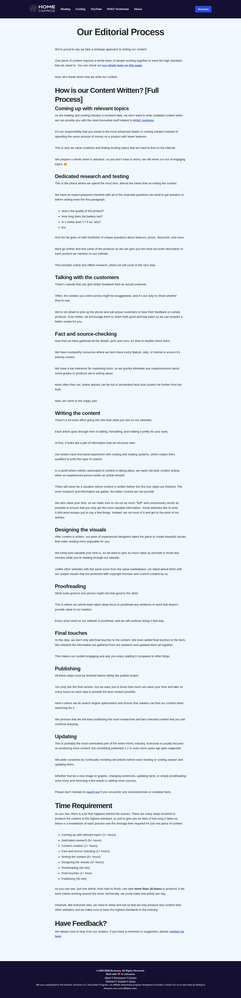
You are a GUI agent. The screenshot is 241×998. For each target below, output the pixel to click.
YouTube (96, 9)
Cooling (80, 9)
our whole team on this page (122, 65)
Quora (132, 981)
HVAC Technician (118, 9)
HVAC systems (143, 120)
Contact (132, 977)
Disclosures (120, 977)
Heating (65, 9)
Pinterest (110, 981)
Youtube (122, 981)
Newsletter (203, 9)
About (138, 9)
